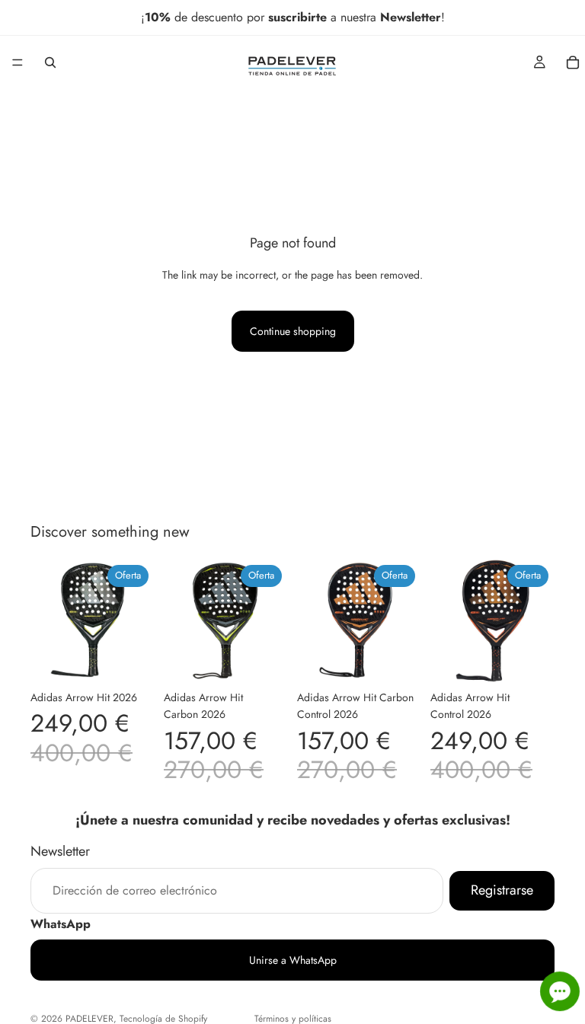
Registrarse (502, 890)
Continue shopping (293, 331)
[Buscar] (50, 62)
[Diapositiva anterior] (47, 620)
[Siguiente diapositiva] (138, 620)
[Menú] (17, 62)
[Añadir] (131, 659)
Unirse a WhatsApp (293, 960)
